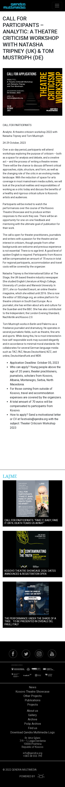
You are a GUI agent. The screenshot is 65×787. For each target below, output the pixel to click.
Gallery (32, 715)
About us (32, 710)
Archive (32, 719)
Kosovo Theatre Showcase (32, 691)
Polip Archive (32, 723)
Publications (32, 700)
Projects (32, 704)
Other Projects (32, 696)
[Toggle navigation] (57, 5)
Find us (32, 728)
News (32, 687)
